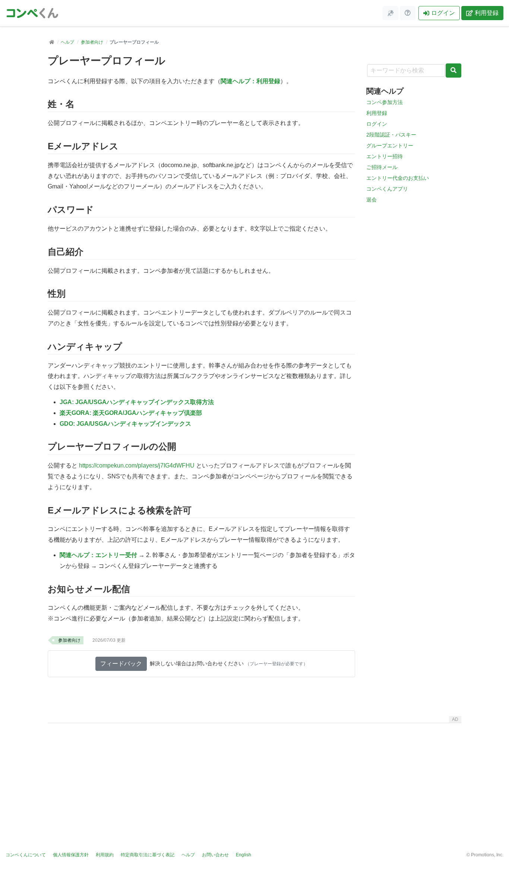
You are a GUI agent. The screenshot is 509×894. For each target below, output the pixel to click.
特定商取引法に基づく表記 (147, 854)
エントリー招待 (384, 156)
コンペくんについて (26, 854)
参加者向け (92, 42)
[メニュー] (390, 13)
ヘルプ (67, 42)
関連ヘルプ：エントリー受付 (98, 555)
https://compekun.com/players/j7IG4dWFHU (137, 465)
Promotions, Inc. (487, 854)
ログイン (443, 13)
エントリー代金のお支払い (397, 178)
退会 (371, 200)
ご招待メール (382, 167)
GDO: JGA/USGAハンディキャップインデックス (125, 424)
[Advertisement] (254, 778)
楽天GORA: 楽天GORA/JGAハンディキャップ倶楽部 (131, 413)
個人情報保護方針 (71, 854)
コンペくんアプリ (387, 189)
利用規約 (105, 854)
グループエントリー (389, 146)
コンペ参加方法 (384, 102)
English (243, 854)
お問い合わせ (215, 854)
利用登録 (487, 13)
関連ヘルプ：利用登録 (250, 81)
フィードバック (121, 663)
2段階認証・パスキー (391, 135)
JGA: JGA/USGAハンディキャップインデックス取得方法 (137, 402)
